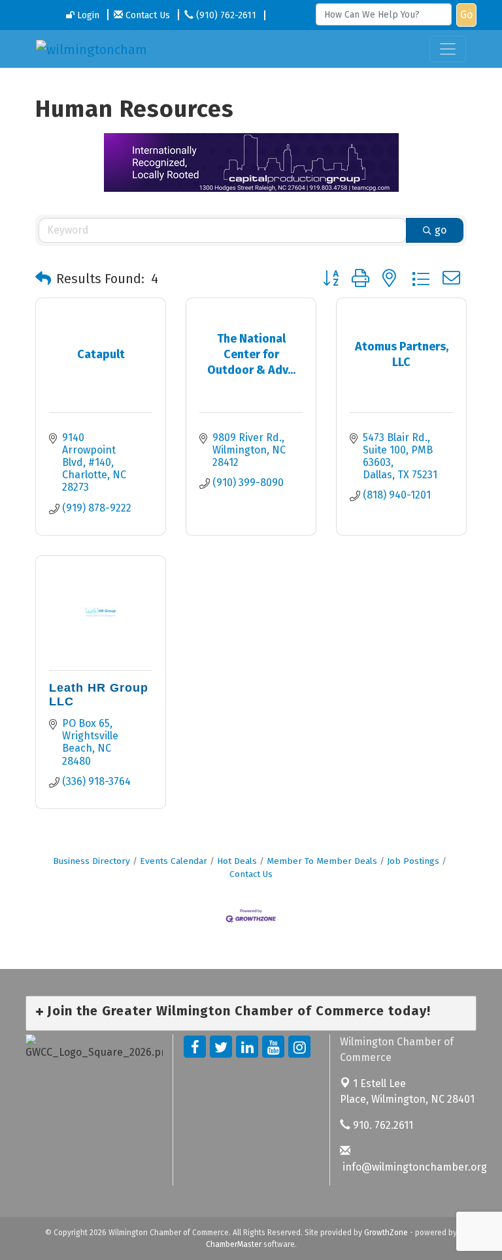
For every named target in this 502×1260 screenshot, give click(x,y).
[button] (43, 278)
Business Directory (91, 861)
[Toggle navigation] (447, 49)
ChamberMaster (233, 1244)
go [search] (440, 230)
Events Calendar (173, 861)
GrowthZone (386, 1232)
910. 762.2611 (381, 1125)
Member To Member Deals (322, 861)
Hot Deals (237, 861)
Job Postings (413, 861)
